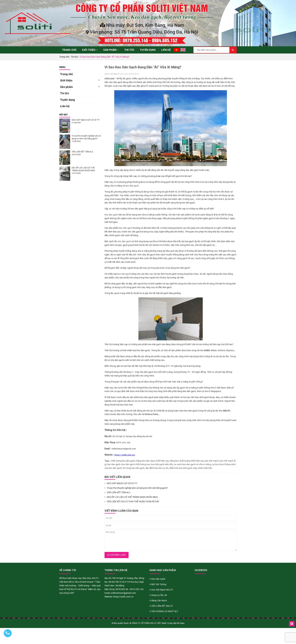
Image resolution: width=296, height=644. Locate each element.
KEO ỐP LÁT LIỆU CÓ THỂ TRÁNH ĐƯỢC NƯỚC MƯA (132, 497)
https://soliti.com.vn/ (124, 455)
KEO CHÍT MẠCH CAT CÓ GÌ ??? (122, 483)
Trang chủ (69, 49)
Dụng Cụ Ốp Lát (159, 595)
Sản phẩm (110, 49)
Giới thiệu (89, 49)
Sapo (182, 623)
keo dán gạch (132, 185)
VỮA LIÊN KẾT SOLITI (162, 606)
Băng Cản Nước (159, 600)
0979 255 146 (137, 589)
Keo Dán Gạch (158, 579)
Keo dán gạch (111, 214)
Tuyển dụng (148, 49)
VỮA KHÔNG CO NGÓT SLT (164, 611)
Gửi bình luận (117, 555)
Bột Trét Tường (158, 584)
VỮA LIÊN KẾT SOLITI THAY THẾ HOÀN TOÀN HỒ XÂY (133, 501)
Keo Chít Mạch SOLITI (162, 589)
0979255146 (121, 589)
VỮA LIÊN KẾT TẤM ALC (118, 492)
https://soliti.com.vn (123, 596)
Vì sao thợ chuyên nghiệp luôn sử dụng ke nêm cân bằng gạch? (137, 488)
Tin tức (129, 49)
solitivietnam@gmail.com (123, 593)
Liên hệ (166, 49)
